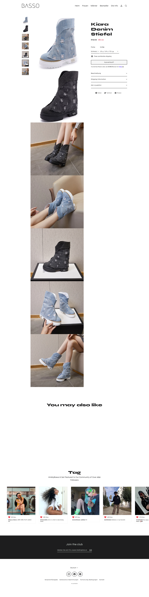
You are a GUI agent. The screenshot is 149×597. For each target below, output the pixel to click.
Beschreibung (96, 73)
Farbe (93, 47)
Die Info (114, 6)
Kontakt (101, 580)
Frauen (85, 6)
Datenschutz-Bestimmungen (68, 580)
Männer (94, 6)
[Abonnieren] (90, 550)
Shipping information (98, 79)
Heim (77, 6)
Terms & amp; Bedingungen (89, 580)
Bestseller (104, 6)
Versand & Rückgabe (51, 580)
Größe (102, 47)
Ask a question (96, 85)
